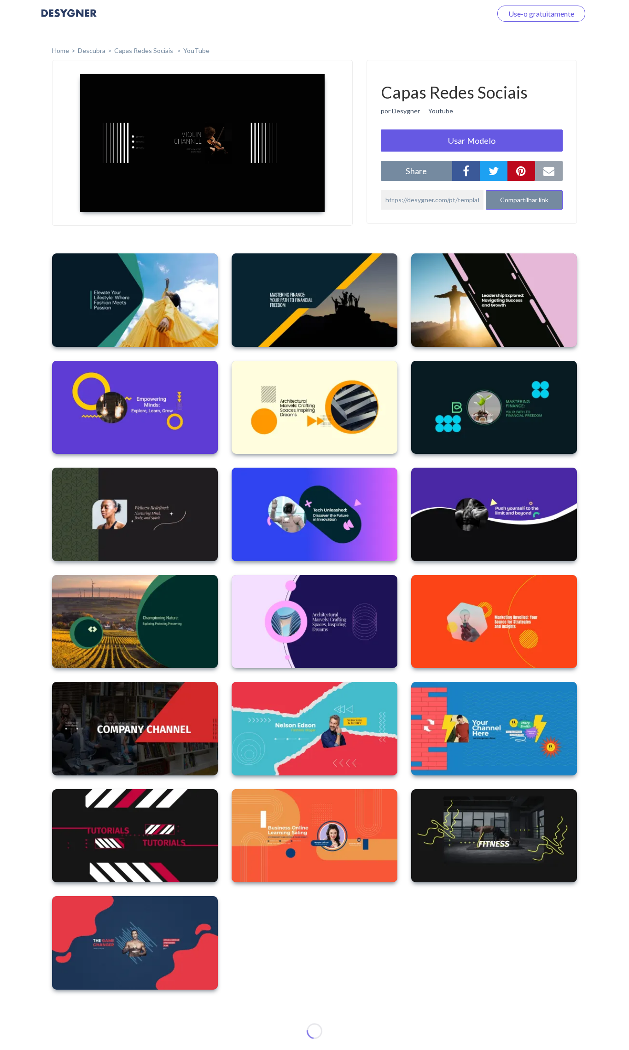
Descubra (91, 50)
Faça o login (462, 14)
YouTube (196, 50)
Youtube (440, 111)
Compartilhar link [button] (524, 200)
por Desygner (400, 111)
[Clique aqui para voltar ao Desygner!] (69, 19)
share (416, 171)
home (60, 50)
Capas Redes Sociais (144, 50)
